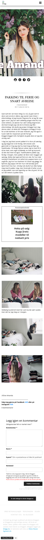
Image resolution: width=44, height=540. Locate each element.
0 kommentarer (22, 105)
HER (26, 402)
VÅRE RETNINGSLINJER (12, 511)
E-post (24, 457)
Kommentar (11, 428)
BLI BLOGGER (28, 515)
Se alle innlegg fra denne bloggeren (22, 498)
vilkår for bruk (34, 488)
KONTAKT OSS (16, 515)
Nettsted (9, 466)
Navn (9, 449)
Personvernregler (26, 488)
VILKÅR (37, 511)
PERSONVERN (28, 511)
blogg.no (6, 529)
